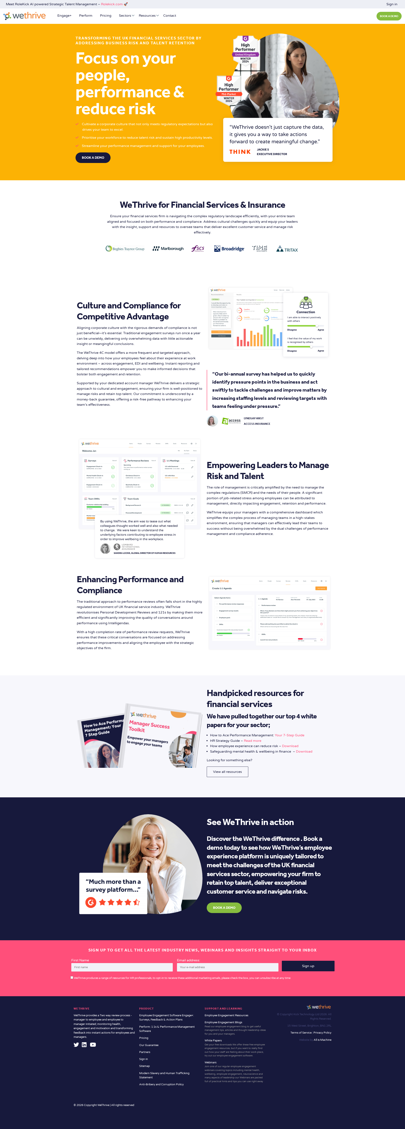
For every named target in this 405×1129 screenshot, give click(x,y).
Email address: (188, 960)
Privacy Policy (322, 1032)
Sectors (125, 16)
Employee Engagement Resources (226, 1015)
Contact (169, 16)
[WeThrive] (24, 16)
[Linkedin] (84, 1046)
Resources (147, 16)
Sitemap (144, 1066)
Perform (85, 16)
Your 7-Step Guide (289, 735)
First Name (80, 960)
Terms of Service (301, 1032)
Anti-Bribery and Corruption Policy (161, 1084)
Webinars (234, 1072)
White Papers (235, 1048)
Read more (252, 741)
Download (290, 746)
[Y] (93, 1046)
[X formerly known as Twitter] (76, 1046)
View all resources (227, 772)
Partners (144, 1052)
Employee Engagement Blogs (235, 1028)
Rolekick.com (112, 4)
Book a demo (93, 158)
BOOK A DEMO (389, 16)
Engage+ (64, 16)
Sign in (391, 4)
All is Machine (322, 1040)
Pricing (105, 16)
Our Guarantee (148, 1045)
